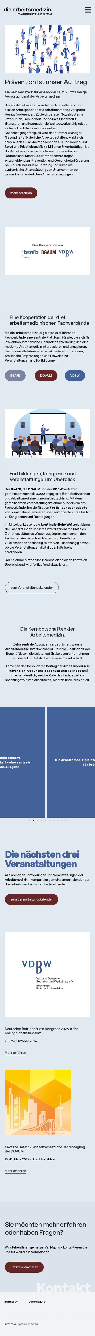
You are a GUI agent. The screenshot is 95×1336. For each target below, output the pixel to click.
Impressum (11, 1301)
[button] (29, 820)
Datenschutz (37, 1301)
